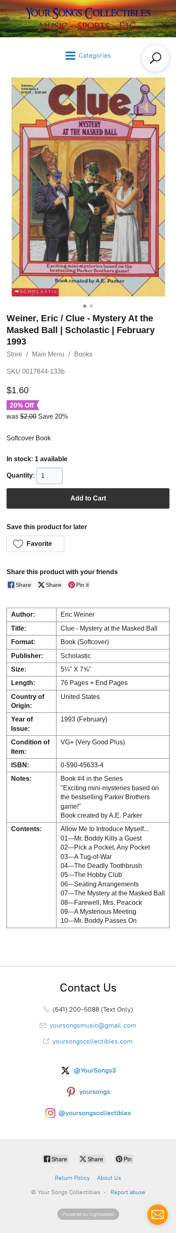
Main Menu (48, 354)
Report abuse (128, 1192)
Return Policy (72, 1177)
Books (83, 354)
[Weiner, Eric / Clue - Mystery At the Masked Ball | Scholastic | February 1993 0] (88, 187)
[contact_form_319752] (157, 1214)
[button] (35, 544)
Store (14, 354)
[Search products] (155, 58)
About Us (109, 1177)
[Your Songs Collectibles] (88, 18)
